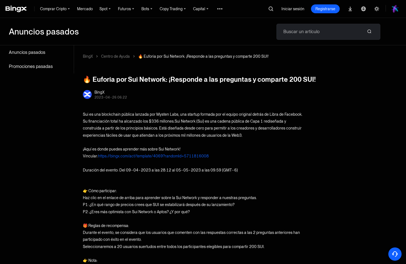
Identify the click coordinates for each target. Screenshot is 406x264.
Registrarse (325, 9)
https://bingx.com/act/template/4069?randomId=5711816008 (153, 156)
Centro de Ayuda (115, 56)
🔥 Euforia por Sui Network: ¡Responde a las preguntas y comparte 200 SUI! (203, 56)
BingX (88, 56)
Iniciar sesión (292, 9)
